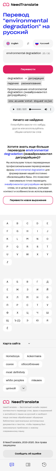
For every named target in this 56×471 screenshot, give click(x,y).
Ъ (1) (17, 320)
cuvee (10, 364)
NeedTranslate (24, 4)
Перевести (28, 69)
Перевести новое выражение (28, 200)
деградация (36, 78)
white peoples (15, 380)
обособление (30, 364)
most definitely (15, 372)
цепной (11, 388)
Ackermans (34, 356)
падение (13, 83)
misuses (37, 380)
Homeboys (12, 356)
